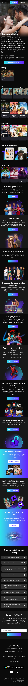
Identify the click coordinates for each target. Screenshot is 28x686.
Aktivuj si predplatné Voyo (14, 62)
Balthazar (5, 115)
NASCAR (15, 322)
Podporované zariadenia (10, 651)
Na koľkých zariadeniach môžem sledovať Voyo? (11, 568)
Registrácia (14, 2)
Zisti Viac (13, 196)
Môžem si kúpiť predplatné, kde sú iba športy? (12, 605)
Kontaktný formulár (10, 659)
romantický (9, 37)
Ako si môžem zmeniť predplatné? (12, 592)
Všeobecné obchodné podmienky (11, 656)
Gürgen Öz (18, 57)
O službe (20, 648)
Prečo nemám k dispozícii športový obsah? (12, 586)
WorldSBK (20, 322)
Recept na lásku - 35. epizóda (18, 96)
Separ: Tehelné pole (22, 180)
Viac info (6, 52)
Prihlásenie (22, 2)
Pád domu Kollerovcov (5, 180)
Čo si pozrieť (21, 651)
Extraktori (5, 138)
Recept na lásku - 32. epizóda (6, 96)
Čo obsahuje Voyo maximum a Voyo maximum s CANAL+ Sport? (12, 598)
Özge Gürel (12, 57)
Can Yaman (7, 57)
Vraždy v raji (22, 115)
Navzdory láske (14, 138)
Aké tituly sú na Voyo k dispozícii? (12, 580)
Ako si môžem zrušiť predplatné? (11, 575)
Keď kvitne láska (14, 116)
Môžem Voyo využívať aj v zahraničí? (13, 562)
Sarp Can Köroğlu (9, 59)
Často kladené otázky (11, 648)
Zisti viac (13, 229)
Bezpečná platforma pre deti (13, 420)
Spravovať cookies (14, 661)
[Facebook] (10, 645)
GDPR (23, 656)
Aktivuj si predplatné (13, 361)
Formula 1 (19, 321)
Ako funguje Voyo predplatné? (11, 557)
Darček (14, 653)
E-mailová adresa (7, 630)
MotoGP (10, 322)
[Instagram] (14, 645)
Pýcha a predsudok (22, 139)
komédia (3, 37)
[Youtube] (17, 645)
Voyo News (19, 659)
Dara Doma (13, 179)
